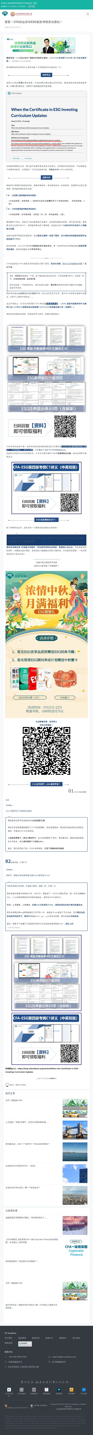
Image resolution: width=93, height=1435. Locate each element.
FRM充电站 (22, 1394)
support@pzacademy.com (64, 1357)
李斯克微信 (46, 1394)
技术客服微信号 (59, 1362)
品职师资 (22, 1338)
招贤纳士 (63, 1338)
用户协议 (76, 1338)
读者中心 (49, 1338)
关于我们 (8, 1338)
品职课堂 (59, 1394)
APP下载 (31, 6)
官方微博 (71, 1394)
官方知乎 (84, 1394)
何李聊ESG (34, 1394)
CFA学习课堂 (9, 1395)
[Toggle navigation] (88, 14)
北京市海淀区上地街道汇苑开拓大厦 (23, 1367)
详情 (34, 3)
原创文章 (36, 1338)
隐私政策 (8, 1343)
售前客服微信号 (15, 1362)
